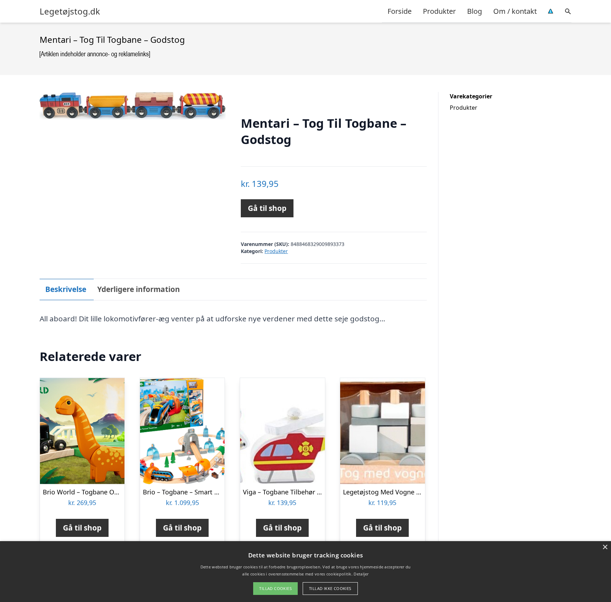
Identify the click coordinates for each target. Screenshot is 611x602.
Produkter (439, 11)
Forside (400, 11)
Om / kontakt (515, 11)
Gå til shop (267, 208)
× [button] (604, 547)
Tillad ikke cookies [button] (330, 588)
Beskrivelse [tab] (65, 289)
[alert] (305, 571)
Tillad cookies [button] (275, 588)
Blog (474, 11)
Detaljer (361, 574)
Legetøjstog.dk (70, 11)
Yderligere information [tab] (138, 289)
